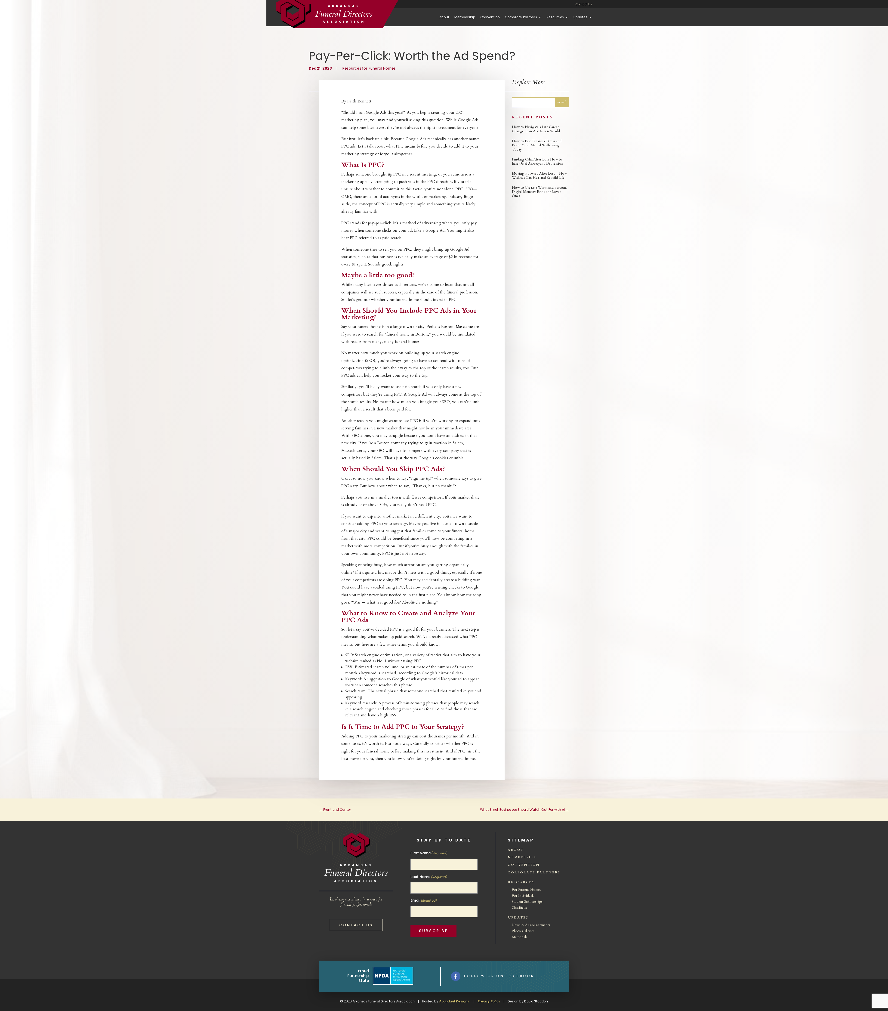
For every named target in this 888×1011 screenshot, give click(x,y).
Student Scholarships (527, 901)
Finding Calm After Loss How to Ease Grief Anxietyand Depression (537, 161)
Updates (580, 17)
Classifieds (519, 907)
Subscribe (433, 931)
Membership (464, 17)
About (444, 17)
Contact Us (583, 4)
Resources (555, 17)
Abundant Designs (454, 1001)
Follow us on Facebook (499, 976)
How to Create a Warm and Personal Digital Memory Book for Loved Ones (539, 191)
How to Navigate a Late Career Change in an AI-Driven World (536, 129)
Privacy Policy (489, 1001)
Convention (490, 17)
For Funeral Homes (526, 889)
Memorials (519, 937)
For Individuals (523, 895)
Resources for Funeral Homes (369, 68)
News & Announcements (531, 925)
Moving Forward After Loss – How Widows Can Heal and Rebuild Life (539, 175)
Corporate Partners (521, 17)
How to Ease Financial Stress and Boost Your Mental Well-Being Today (536, 145)
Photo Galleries (523, 931)
